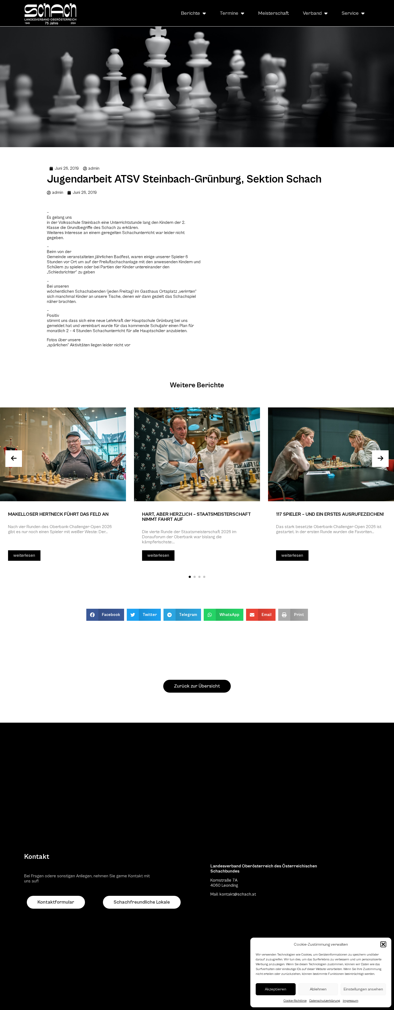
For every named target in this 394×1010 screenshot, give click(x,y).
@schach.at (245, 894)
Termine (229, 13)
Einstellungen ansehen (363, 989)
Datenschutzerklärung (324, 1000)
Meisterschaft (273, 13)
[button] (383, 944)
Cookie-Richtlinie (295, 1000)
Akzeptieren (275, 989)
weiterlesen (24, 555)
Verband (312, 13)
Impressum (350, 1000)
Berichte (190, 13)
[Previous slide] (13, 458)
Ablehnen (318, 989)
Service (350, 13)
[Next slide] (380, 458)
